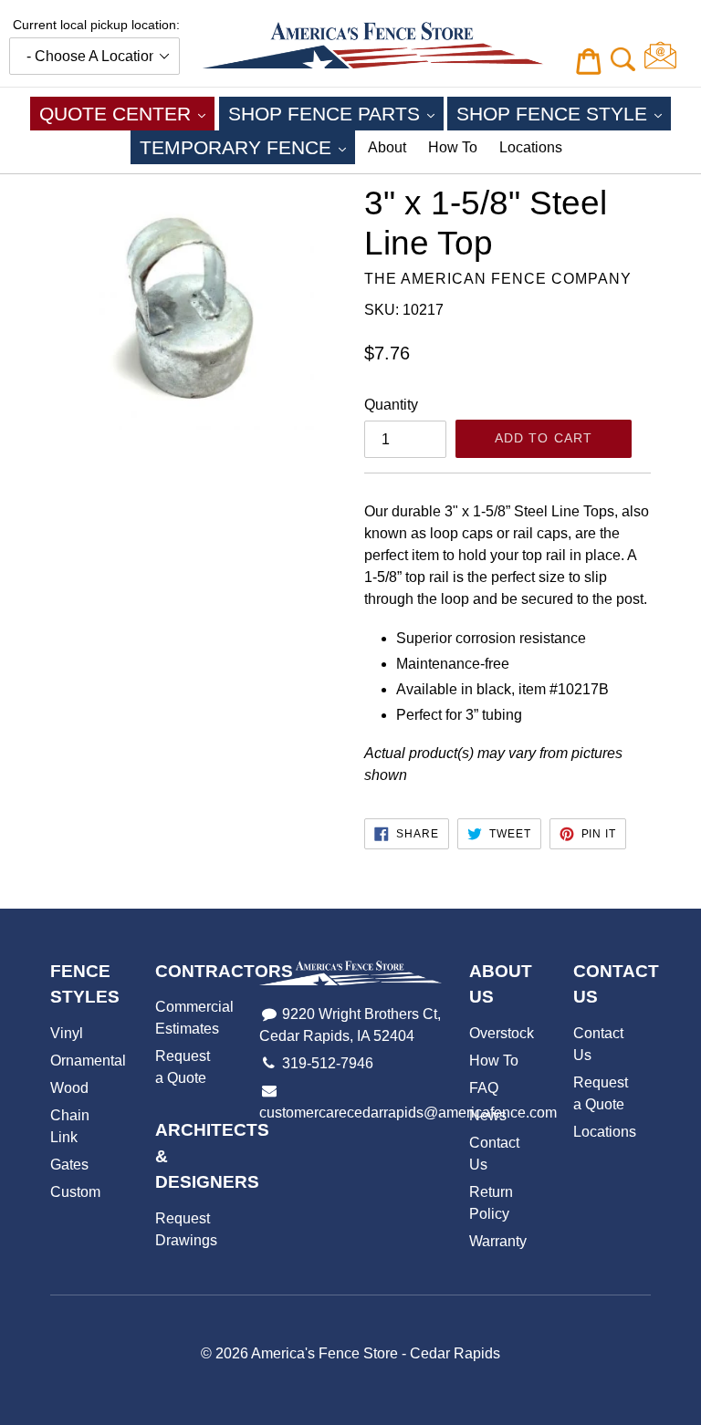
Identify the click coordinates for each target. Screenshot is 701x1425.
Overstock (501, 1033)
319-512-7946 (327, 1063)
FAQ (483, 1088)
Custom (75, 1192)
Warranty (498, 1241)
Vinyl (66, 1033)
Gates (69, 1164)
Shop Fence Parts (336, 113)
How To (452, 147)
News (488, 1115)
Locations (530, 147)
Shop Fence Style (563, 113)
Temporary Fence (247, 147)
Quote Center (126, 113)
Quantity (391, 404)
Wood (69, 1088)
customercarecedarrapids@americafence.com (408, 1112)
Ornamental (88, 1060)
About (387, 147)
